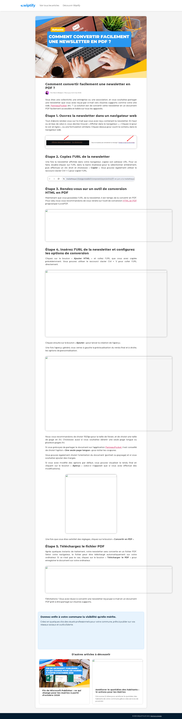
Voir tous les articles (49, 5)
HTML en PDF (130, 201)
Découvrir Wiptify (71, 5)
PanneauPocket (59, 105)
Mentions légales (156, 716)
